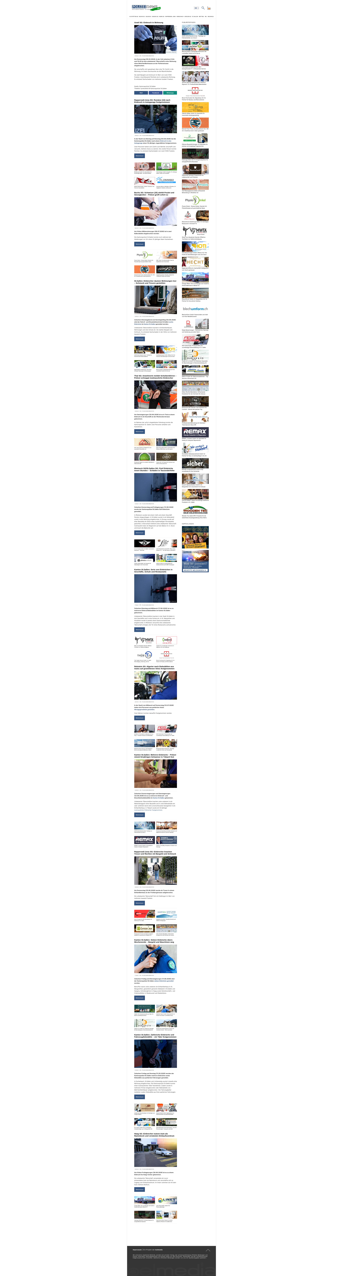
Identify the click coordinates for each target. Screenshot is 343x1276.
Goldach (148, 16)
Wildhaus (211, 16)
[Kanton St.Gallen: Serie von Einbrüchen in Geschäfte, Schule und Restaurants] (155, 588)
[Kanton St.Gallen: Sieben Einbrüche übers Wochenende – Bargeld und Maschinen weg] (155, 959)
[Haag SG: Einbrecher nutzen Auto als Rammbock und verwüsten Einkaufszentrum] (155, 1152)
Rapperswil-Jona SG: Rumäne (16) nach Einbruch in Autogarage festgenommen (152, 101)
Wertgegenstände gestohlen (144, 709)
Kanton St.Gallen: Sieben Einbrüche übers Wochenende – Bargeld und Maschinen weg (154, 941)
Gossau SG (155, 16)
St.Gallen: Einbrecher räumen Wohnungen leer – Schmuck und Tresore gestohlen (155, 282)
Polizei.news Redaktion (148, 55)
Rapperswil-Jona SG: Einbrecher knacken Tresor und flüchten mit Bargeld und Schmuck (155, 853)
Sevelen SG (187, 16)
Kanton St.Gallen (149, 324)
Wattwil (201, 16)
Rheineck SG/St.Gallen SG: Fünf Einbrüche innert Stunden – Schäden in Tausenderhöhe (154, 469)
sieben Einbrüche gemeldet (164, 981)
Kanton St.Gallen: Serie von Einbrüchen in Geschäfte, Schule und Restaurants (153, 571)
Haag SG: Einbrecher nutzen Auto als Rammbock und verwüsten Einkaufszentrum (154, 1135)
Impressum (137, 1250)
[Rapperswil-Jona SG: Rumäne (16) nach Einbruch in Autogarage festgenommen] (155, 119)
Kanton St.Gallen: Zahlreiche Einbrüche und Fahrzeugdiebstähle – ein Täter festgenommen (155, 1036)
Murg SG (161, 16)
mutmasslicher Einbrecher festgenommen (148, 810)
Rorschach (180, 16)
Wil (206, 16)
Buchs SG (142, 16)
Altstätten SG (133, 16)
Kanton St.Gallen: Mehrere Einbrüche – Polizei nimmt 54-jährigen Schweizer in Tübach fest (155, 756)
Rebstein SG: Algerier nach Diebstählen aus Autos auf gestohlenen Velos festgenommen (154, 667)
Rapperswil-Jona (170, 16)
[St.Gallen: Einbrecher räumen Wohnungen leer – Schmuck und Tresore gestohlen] (155, 300)
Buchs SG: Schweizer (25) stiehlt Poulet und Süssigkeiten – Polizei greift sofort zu (154, 194)
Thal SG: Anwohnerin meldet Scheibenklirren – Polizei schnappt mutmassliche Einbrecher (155, 377)
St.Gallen (195, 16)
